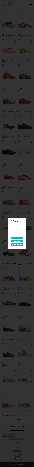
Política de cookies (18, 234)
